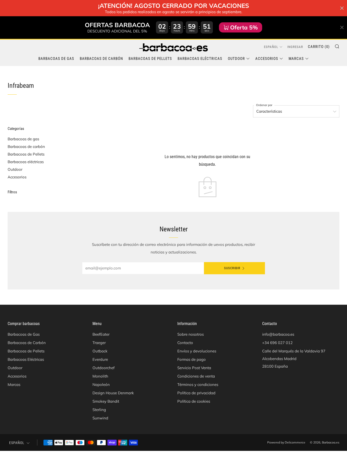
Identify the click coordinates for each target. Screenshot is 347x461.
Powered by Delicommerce (286, 442)
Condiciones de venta (196, 376)
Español (271, 47)
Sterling (99, 409)
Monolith (100, 376)
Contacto (185, 342)
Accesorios (266, 58)
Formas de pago (191, 359)
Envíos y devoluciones (196, 351)
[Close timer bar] (342, 8)
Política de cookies (193, 401)
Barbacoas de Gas (56, 58)
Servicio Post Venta (194, 367)
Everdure (100, 359)
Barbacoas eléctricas (26, 161)
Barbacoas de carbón (26, 146)
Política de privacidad (196, 392)
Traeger (99, 342)
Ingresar (295, 47)
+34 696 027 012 (277, 342)
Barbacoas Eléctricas (200, 58)
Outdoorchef (103, 367)
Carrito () (319, 46)
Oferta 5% (244, 27)
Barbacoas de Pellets (150, 58)
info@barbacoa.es (278, 334)
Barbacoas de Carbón (101, 58)
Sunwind (100, 418)
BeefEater (100, 334)
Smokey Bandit (105, 401)
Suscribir (232, 268)
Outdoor (236, 58)
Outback (99, 351)
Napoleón (101, 384)
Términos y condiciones (197, 384)
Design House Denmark (113, 392)
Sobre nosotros (190, 334)
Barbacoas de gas (23, 138)
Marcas (296, 58)
